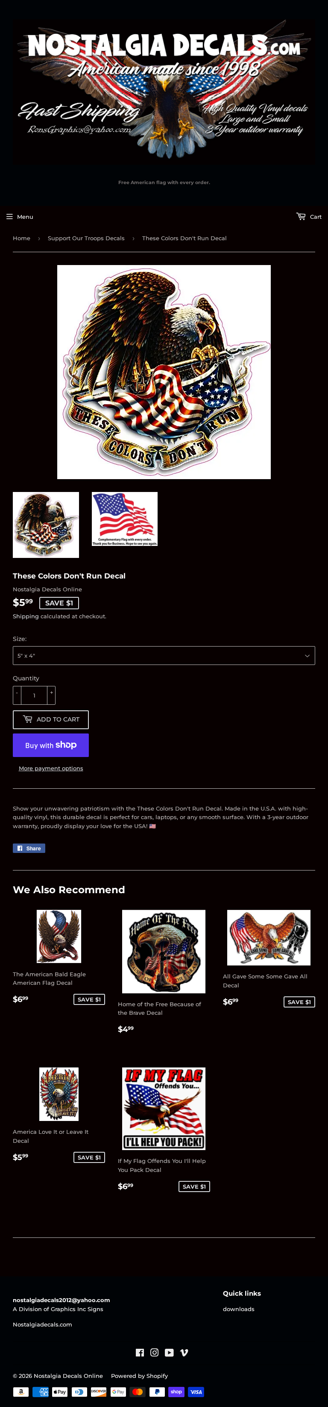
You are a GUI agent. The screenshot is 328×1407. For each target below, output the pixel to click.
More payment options (51, 768)
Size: (19, 639)
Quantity (26, 678)
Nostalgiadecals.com (42, 1324)
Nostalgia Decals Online (68, 1375)
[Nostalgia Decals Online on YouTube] (169, 1353)
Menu (25, 216)
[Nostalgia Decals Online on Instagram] (154, 1353)
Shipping (26, 616)
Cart (315, 216)
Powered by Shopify (139, 1375)
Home (21, 238)
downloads (239, 1309)
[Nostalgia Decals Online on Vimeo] (184, 1353)
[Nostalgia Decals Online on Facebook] (139, 1353)
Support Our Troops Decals (86, 238)
